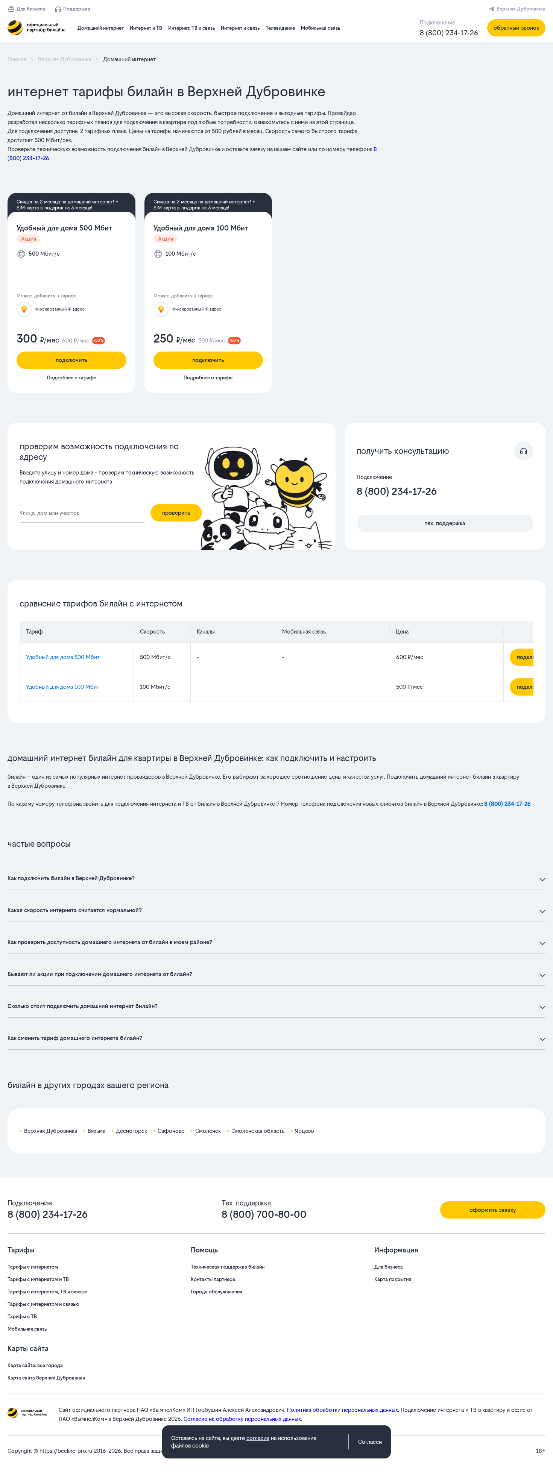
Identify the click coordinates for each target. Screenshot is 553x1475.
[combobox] (82, 513)
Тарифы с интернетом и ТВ (38, 1279)
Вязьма (96, 1131)
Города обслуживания (216, 1292)
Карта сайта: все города (35, 1365)
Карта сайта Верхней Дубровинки (46, 1378)
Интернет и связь (240, 28)
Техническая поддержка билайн (227, 1267)
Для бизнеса (31, 9)
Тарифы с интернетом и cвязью (43, 1304)
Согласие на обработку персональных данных (242, 1419)
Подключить (71, 360)
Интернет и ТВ (146, 28)
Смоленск (208, 1131)
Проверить (176, 512)
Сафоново (171, 1131)
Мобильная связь (320, 28)
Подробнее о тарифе (71, 377)
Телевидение (280, 28)
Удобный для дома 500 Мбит (64, 228)
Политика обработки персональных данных (342, 1410)
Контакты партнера (213, 1279)
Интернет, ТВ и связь (191, 28)
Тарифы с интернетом (33, 1267)
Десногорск (131, 1131)
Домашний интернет (100, 28)
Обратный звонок (516, 27)
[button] (196, 136)
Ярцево (304, 1131)
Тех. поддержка (445, 523)
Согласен (370, 1442)
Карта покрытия (392, 1279)
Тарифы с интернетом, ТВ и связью (48, 1292)
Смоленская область (257, 1131)
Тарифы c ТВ (22, 1316)
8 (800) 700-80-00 (264, 1214)
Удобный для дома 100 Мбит (200, 228)
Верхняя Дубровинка (521, 9)
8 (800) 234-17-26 (449, 33)
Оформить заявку (492, 1210)
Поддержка (76, 9)
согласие (257, 1438)
